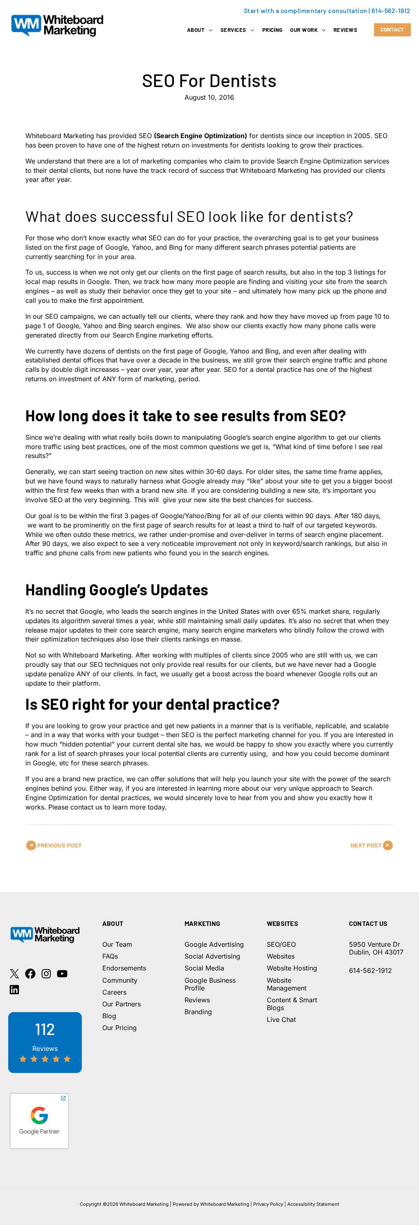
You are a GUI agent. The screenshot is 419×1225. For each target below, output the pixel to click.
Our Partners (121, 1004)
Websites (281, 956)
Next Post (366, 845)
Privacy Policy (268, 1204)
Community (119, 980)
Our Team (117, 944)
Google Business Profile (210, 984)
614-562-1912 (391, 10)
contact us (86, 807)
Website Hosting (292, 968)
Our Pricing (119, 1028)
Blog (109, 1016)
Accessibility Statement (313, 1204)
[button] (209, 30)
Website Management (286, 984)
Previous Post (59, 845)
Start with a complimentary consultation (305, 10)
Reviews (197, 1000)
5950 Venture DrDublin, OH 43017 (376, 948)
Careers (114, 992)
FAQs (110, 956)
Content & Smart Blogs (292, 1004)
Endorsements (124, 968)
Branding (198, 1012)
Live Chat (281, 1019)
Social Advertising (212, 956)
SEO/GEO (281, 944)
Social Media (204, 968)
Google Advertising (214, 944)
